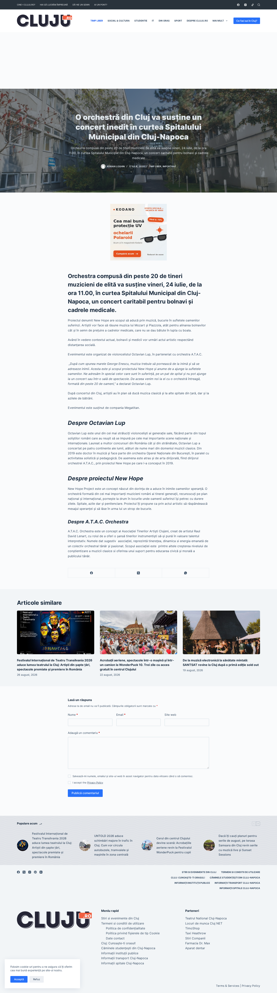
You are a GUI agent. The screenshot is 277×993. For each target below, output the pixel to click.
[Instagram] (245, 5)
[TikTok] (252, 5)
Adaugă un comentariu (84, 733)
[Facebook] (238, 5)
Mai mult (218, 20)
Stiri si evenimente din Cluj (199, 872)
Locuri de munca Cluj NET (203, 923)
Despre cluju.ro (197, 20)
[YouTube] (41, 872)
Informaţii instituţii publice (192, 882)
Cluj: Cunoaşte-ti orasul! (188, 877)
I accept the (88, 782)
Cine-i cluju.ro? (26, 4)
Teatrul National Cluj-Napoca (206, 918)
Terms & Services (227, 986)
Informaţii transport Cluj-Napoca (237, 882)
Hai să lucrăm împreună (54, 4)
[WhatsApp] (185, 573)
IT (153, 20)
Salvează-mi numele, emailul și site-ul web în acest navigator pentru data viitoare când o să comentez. (133, 776)
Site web (170, 714)
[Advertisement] (138, 60)
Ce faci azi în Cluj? (246, 20)
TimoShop (192, 928)
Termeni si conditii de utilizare (240, 872)
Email (120, 714)
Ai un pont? (100, 4)
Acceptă (19, 979)
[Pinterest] (35, 872)
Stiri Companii (195, 938)
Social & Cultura (119, 20)
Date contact (115, 938)
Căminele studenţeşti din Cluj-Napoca (235, 877)
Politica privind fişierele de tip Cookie (133, 933)
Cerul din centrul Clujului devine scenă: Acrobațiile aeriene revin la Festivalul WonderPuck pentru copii (174, 845)
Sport (178, 20)
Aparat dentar (195, 948)
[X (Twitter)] (138, 573)
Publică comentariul (85, 793)
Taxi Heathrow (195, 933)
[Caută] (259, 5)
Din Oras (164, 20)
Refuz (36, 979)
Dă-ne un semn (81, 4)
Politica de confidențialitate (125, 928)
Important (169, 166)
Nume (73, 714)
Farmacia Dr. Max (197, 943)
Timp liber (96, 20)
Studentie (140, 20)
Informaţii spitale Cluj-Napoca (240, 888)
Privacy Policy (95, 782)
